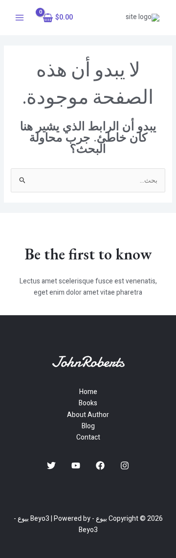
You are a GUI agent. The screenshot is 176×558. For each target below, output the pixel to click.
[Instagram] (124, 465)
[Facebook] (100, 465)
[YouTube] (75, 465)
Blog (88, 426)
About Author (88, 415)
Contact (88, 437)
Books (88, 403)
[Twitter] (51, 465)
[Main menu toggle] (19, 17)
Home (88, 392)
